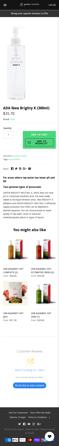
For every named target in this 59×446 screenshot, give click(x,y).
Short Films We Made (40, 412)
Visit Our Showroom (18, 412)
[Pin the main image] (20, 168)
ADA (12, 119)
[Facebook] (24, 424)
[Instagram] (33, 424)
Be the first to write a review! (29, 385)
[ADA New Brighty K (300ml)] (17, 26)
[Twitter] (19, 424)
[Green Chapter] (29, 5)
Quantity (7, 128)
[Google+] (39, 424)
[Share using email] (29, 168)
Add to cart (39, 139)
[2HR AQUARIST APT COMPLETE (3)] (15, 249)
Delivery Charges (17, 417)
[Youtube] (29, 424)
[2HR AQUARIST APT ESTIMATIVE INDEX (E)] (43, 249)
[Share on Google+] (25, 168)
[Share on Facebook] (12, 168)
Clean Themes (40, 429)
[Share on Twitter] (16, 168)
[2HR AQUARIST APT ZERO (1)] (43, 293)
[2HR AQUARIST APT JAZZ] (15, 293)
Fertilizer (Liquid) (19, 156)
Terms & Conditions (37, 417)
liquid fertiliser (14, 159)
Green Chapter (17, 429)
